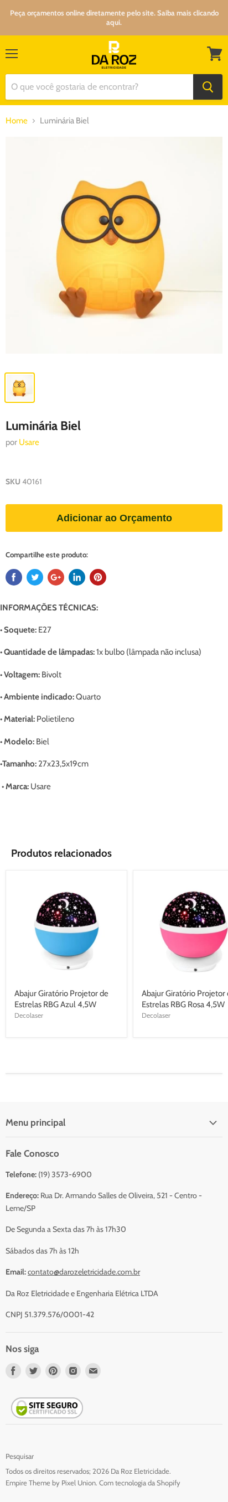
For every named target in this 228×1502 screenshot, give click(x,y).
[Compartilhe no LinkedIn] (77, 577)
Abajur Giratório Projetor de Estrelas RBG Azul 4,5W (61, 998)
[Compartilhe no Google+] (56, 577)
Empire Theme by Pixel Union (51, 1482)
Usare (29, 442)
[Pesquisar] (207, 87)
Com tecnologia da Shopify (139, 1482)
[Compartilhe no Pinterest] (98, 577)
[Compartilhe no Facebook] (14, 577)
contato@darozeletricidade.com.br (84, 1272)
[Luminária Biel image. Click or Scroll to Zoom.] (114, 251)
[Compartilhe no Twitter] (35, 577)
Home (17, 121)
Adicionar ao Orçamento (114, 518)
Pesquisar (20, 1456)
